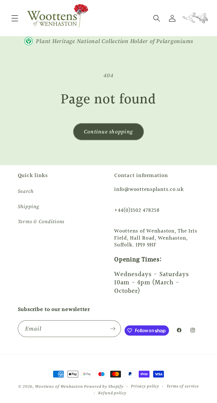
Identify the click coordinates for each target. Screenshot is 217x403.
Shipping (28, 206)
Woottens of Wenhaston (59, 386)
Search (26, 191)
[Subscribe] (113, 328)
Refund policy (112, 393)
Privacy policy (145, 386)
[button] (15, 18)
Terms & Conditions (41, 221)
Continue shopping (108, 131)
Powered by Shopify (103, 386)
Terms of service (182, 386)
